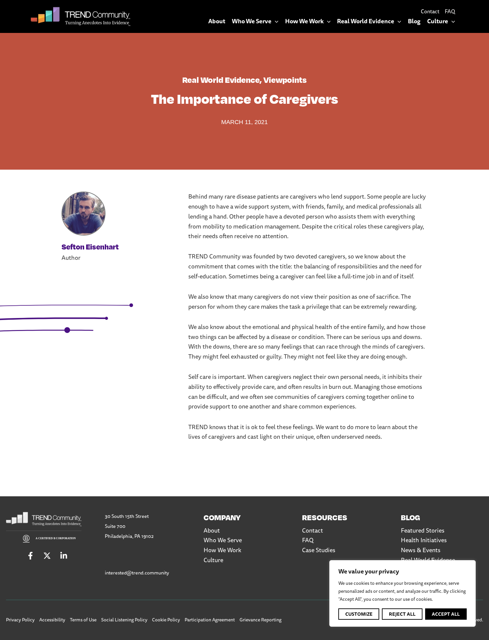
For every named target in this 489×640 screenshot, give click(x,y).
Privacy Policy (20, 619)
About (216, 21)
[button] (274, 21)
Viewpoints (285, 79)
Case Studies (318, 550)
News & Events (420, 550)
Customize (359, 614)
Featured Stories (422, 530)
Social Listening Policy (124, 619)
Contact (430, 11)
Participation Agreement (210, 619)
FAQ (450, 11)
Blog (414, 21)
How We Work (304, 21)
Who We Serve (251, 21)
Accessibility (52, 619)
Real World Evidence (365, 21)
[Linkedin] (64, 556)
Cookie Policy (166, 619)
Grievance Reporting (260, 619)
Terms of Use (83, 619)
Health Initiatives (424, 540)
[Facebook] (30, 556)
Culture (437, 21)
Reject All (402, 614)
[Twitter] (47, 556)
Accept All (446, 614)
